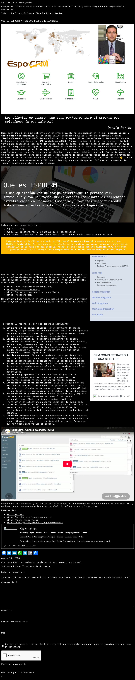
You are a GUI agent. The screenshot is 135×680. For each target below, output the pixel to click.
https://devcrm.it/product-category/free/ (33, 292)
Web (3, 633)
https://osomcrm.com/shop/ (23, 289)
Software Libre (10, 566)
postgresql (75, 562)
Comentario (9, 582)
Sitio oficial (15, 514)
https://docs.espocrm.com (22, 520)
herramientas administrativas (38, 562)
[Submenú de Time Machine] (52, 13)
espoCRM (12, 562)
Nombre (6, 610)
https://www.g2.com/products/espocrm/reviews (35, 522)
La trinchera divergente (16, 2)
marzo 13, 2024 (10, 558)
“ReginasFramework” (13, 138)
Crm (3, 562)
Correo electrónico (14, 621)
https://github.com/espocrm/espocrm (29, 517)
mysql (62, 562)
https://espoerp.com (19, 295)
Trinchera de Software (36, 566)
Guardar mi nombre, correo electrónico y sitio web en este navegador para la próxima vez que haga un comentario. (67, 645)
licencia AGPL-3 (106, 247)
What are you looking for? (17, 672)
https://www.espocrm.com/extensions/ (30, 286)
